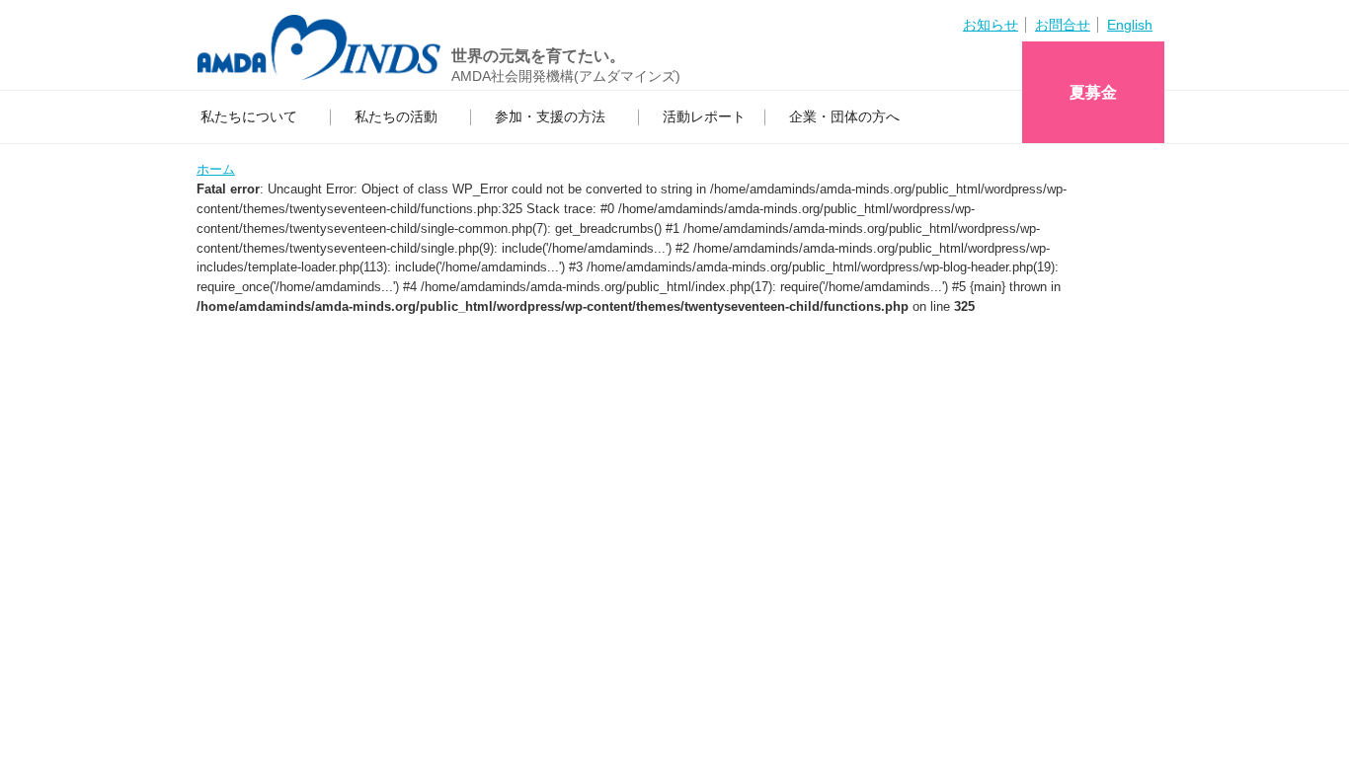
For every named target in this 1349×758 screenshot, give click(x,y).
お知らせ (990, 25)
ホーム (216, 169)
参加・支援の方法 (550, 116)
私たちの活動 (396, 116)
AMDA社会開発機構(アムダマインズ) (565, 76)
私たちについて (248, 116)
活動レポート (704, 116)
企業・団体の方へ (844, 116)
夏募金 (1093, 92)
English (1129, 25)
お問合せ (1062, 25)
